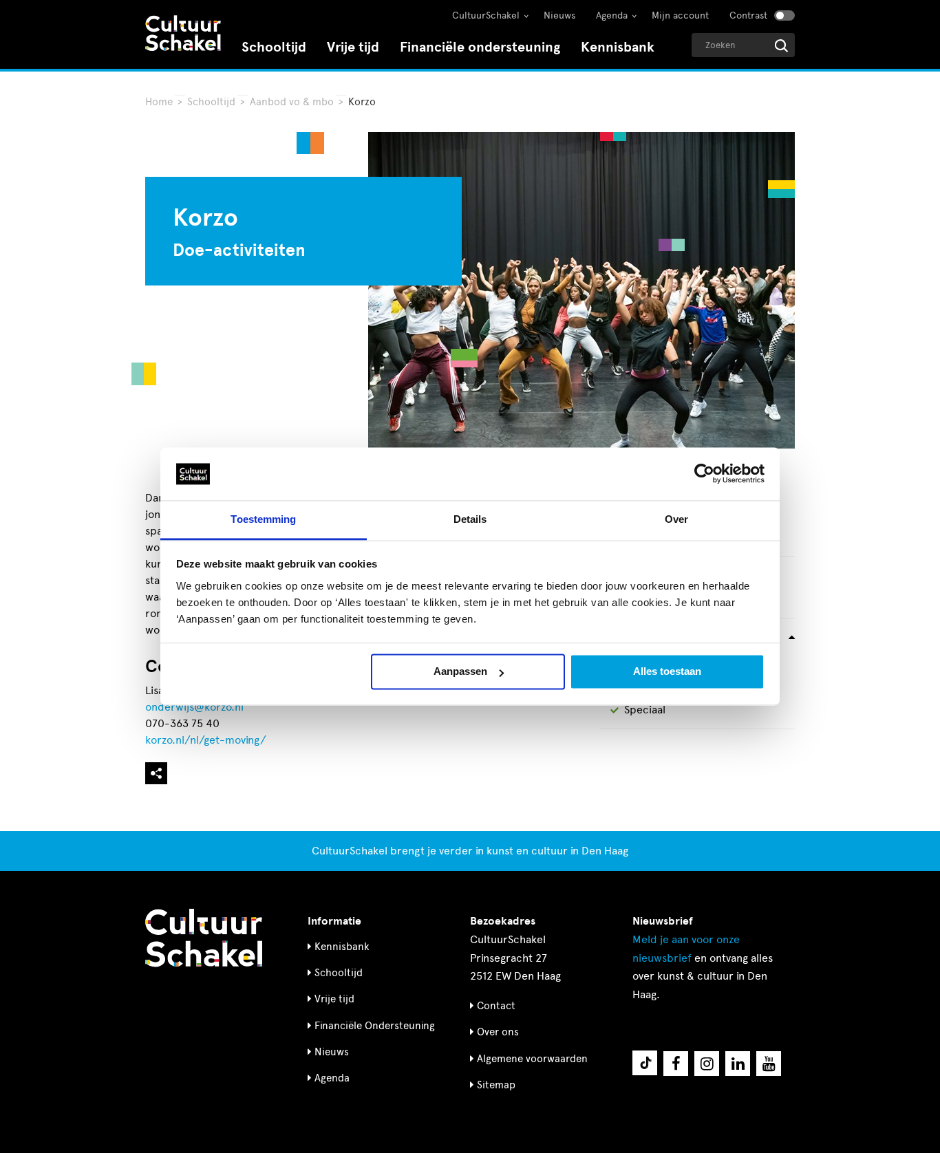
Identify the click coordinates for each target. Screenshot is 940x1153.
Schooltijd (274, 47)
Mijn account (680, 15)
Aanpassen (460, 672)
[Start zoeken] (781, 45)
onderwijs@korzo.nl (194, 706)
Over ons (498, 1032)
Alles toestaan (667, 672)
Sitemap (496, 1085)
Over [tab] (676, 519)
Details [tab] (470, 519)
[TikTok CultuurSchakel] (644, 1062)
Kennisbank (617, 47)
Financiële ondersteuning (480, 47)
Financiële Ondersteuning (374, 1026)
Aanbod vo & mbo (292, 102)
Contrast (748, 15)
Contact (496, 1006)
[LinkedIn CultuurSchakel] (737, 1063)
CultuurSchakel (486, 15)
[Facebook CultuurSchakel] (675, 1063)
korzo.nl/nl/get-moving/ (205, 739)
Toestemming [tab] (263, 519)
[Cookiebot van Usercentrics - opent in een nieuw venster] (704, 474)
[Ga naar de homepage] (183, 34)
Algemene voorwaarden (532, 1059)
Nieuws (559, 15)
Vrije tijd (353, 47)
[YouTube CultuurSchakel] (768, 1063)
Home (159, 102)
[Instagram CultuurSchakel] (706, 1063)
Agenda (612, 15)
